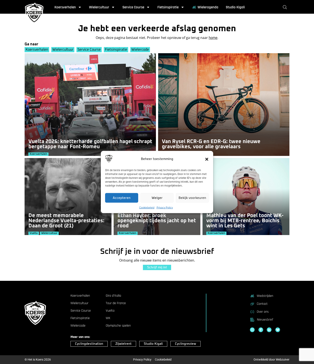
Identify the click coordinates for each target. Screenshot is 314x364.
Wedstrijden (265, 296)
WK (108, 318)
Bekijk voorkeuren (192, 197)
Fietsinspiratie (168, 7)
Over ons (263, 311)
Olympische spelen (118, 326)
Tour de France (116, 303)
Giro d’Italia (113, 296)
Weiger (157, 197)
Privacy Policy (165, 208)
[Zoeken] (285, 7)
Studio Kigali (235, 7)
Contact (262, 304)
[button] (207, 159)
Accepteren (122, 197)
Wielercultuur (99, 7)
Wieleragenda (208, 7)
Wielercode (140, 49)
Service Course (133, 7)
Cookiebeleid (146, 208)
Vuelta (110, 311)
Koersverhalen (65, 7)
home (213, 38)
